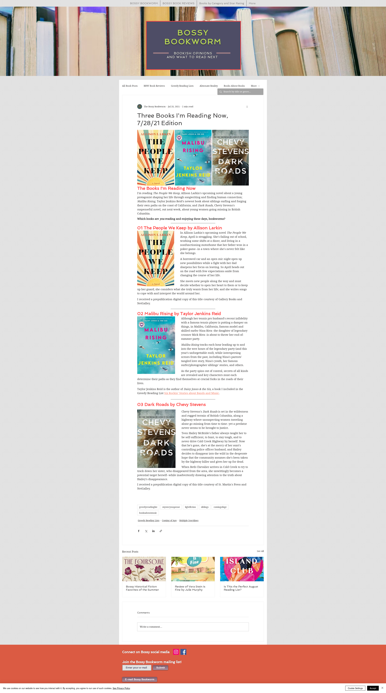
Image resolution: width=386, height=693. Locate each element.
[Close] (382, 688)
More (254, 86)
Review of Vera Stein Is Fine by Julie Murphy (190, 588)
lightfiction (190, 507)
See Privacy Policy (121, 688)
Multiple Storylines (188, 520)
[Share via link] (160, 531)
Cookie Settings (355, 688)
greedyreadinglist (148, 507)
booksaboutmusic (148, 513)
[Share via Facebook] (138, 531)
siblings (205, 507)
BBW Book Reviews (154, 86)
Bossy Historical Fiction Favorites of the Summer (142, 588)
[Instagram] (176, 652)
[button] (139, 679)
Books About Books (234, 86)
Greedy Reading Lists (182, 86)
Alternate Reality (209, 86)
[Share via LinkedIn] (153, 531)
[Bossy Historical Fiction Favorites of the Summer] (144, 569)
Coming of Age (169, 520)
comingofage (220, 507)
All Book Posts (130, 86)
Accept (373, 688)
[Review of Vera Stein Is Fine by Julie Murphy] (193, 569)
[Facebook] (183, 652)
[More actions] (247, 106)
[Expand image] (155, 158)
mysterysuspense (171, 507)
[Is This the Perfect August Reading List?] (242, 569)
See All (260, 551)
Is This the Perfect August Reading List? (241, 588)
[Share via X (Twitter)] (146, 531)
